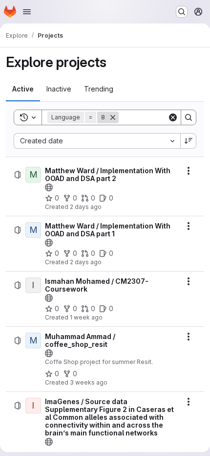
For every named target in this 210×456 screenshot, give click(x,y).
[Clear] (173, 117)
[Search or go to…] (182, 12)
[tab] (23, 89)
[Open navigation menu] (27, 12)
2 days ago (86, 206)
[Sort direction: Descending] (188, 141)
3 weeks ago (88, 382)
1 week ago (86, 317)
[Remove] (113, 117)
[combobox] (97, 141)
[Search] (188, 117)
